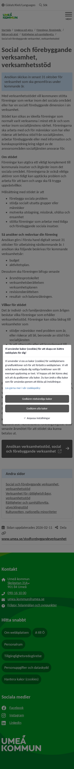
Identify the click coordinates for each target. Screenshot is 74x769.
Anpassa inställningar (38, 418)
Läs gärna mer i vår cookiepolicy (22, 388)
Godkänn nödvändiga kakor (37, 399)
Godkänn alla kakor (37, 408)
